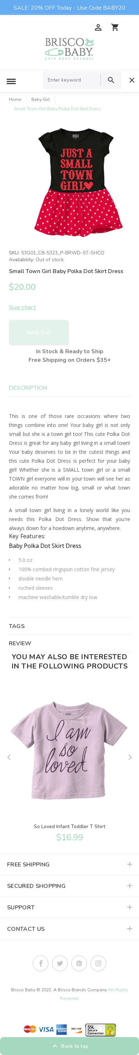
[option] (76, 182)
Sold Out (38, 332)
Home (15, 99)
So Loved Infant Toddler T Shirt (69, 826)
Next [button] (130, 757)
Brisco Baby (23, 990)
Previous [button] (9, 757)
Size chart (22, 307)
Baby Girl (40, 99)
